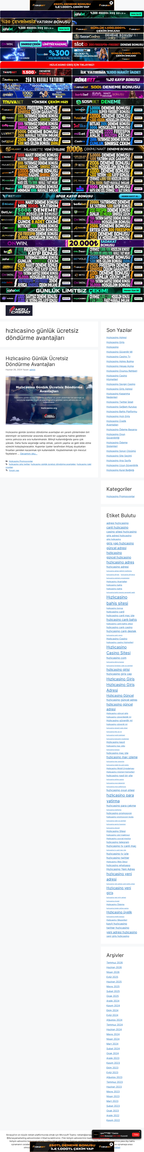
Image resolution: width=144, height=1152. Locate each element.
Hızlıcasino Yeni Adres (120, 869)
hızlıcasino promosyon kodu (119, 817)
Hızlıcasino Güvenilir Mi (119, 351)
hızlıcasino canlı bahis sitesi (119, 623)
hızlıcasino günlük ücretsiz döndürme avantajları (53, 464)
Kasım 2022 (113, 1120)
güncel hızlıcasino (118, 557)
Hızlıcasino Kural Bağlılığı (120, 470)
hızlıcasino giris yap (119, 674)
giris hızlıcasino (113, 539)
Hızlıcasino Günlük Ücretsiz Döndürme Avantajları (37, 361)
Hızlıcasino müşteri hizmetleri (120, 772)
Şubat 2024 (113, 1048)
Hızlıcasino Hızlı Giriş (118, 416)
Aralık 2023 (112, 1058)
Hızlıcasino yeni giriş (118, 890)
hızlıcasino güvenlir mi (116, 724)
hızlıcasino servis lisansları (116, 824)
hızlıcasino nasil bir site (119, 775)
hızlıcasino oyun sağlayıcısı (116, 787)
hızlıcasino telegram (117, 842)
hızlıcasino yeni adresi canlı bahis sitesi (120, 884)
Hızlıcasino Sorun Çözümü (121, 451)
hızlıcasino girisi (118, 669)
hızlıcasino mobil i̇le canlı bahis (117, 765)
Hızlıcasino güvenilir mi (119, 720)
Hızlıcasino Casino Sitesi (118, 650)
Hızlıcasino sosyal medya (118, 838)
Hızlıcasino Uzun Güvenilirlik (122, 465)
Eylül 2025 (112, 977)
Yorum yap (14, 470)
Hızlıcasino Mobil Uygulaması (120, 768)
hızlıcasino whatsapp (118, 865)
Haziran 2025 (114, 981)
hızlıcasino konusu (113, 750)
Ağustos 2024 (114, 1020)
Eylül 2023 (112, 1072)
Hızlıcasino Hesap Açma (120, 366)
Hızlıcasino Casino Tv (118, 356)
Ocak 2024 (112, 1053)
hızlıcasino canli (115, 611)
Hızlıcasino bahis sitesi (117, 600)
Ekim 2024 (112, 1010)
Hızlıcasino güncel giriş (117, 713)
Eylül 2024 (112, 1015)
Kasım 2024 (113, 1005)
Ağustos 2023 (114, 1077)
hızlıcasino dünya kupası (115, 662)
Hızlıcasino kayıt (115, 742)
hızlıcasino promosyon (119, 813)
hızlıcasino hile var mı (114, 732)
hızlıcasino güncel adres (121, 700)
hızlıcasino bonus (114, 608)
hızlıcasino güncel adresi (119, 706)
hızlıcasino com (116, 658)
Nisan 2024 (113, 1039)
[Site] (36, 109)
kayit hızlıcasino (116, 923)
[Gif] (72, 149)
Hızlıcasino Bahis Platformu (121, 411)
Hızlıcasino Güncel (120, 695)
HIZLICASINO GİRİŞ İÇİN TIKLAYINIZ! (72, 64)
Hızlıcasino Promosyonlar (21, 461)
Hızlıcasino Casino (116, 638)
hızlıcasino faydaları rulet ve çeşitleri (119, 666)
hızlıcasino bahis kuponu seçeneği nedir (120, 592)
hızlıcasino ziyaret (112, 901)
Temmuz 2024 (114, 1024)
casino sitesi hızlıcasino (121, 531)
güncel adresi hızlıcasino (116, 550)
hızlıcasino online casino (115, 779)
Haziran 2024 (114, 1029)
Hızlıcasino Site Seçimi (119, 455)
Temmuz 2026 (114, 962)
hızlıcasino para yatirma (120, 798)
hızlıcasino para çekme (121, 805)
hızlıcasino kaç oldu (115, 746)
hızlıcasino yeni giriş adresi (116, 897)
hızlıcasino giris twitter (19, 464)
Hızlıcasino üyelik (119, 912)
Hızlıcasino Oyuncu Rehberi (121, 371)
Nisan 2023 (113, 1096)
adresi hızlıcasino (117, 523)
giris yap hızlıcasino (120, 543)
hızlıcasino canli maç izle (120, 615)
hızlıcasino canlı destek (121, 631)
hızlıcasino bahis (114, 585)
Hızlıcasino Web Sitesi (116, 861)
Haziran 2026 (114, 967)
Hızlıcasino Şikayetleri (116, 920)
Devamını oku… (28, 453)
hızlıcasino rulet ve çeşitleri (116, 821)
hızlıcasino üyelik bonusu (115, 916)
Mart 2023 (112, 1101)
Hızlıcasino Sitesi (116, 831)
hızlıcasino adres (120, 562)
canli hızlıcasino (117, 527)
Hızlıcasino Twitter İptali (119, 402)
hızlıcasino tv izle (117, 853)
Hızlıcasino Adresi (116, 337)
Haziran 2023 (114, 1086)
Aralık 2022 (112, 1115)
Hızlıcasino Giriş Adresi (119, 389)
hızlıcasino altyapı (112, 575)
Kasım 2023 (113, 1063)
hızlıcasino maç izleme (122, 757)
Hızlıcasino (112, 347)
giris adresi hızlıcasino (118, 535)
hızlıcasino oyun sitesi (120, 790)
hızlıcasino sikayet (113, 828)
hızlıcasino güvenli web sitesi (117, 728)
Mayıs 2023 (113, 1091)
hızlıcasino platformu (113, 810)
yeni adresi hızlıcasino (121, 932)
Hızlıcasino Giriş (115, 342)
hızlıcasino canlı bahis (121, 619)
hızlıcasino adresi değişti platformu (119, 571)
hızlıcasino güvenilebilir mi (118, 717)
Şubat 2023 (113, 1106)
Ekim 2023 (112, 1067)
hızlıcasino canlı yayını (114, 635)
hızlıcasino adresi (117, 566)
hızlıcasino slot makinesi (118, 835)
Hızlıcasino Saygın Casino (120, 384)
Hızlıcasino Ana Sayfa (118, 460)
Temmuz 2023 (114, 1082)
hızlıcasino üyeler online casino (117, 908)
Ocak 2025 (112, 996)
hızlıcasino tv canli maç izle (116, 850)
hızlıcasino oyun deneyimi (115, 783)
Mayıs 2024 (113, 1034)
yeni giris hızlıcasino (117, 936)
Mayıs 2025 (113, 986)
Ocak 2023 (112, 1110)
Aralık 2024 (112, 1000)
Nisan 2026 (113, 972)
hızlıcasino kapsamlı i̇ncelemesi (117, 739)
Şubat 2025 (113, 991)
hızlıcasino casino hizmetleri (119, 642)
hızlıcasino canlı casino (119, 627)
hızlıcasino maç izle (117, 753)
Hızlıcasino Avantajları (116, 581)
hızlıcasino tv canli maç (121, 846)
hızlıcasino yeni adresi (119, 876)
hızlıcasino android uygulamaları (118, 578)
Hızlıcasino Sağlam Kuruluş (121, 406)
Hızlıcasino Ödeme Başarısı (121, 429)
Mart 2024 (112, 1043)
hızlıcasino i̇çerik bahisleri (115, 735)
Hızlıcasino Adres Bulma (120, 361)
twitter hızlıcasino (117, 927)
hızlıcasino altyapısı (128, 575)
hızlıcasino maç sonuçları (115, 761)
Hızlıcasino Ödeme (115, 904)
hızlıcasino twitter (117, 857)
